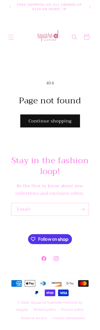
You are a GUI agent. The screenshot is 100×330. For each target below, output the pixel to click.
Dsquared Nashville (46, 302)
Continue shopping (50, 121)
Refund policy (45, 309)
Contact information (68, 318)
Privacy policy (72, 309)
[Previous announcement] (10, 7)
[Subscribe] (82, 209)
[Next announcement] (90, 7)
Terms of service (34, 318)
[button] (11, 37)
